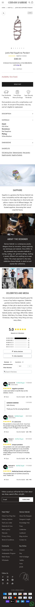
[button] (28, 397)
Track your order (7, 523)
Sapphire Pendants (17, 155)
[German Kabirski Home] (26, 576)
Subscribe (26, 499)
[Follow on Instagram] (8, 577)
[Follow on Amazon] (8, 580)
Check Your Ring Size (8, 516)
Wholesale (5, 560)
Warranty (4, 533)
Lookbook (22, 533)
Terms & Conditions (8, 540)
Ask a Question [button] (18, 356)
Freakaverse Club (7, 550)
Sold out (17, 84)
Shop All (10, 8)
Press (21, 526)
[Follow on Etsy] (12, 580)
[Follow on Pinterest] (12, 577)
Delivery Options (7, 519)
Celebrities (22, 529)
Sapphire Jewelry (6, 155)
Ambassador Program (8, 553)
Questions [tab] (18, 362)
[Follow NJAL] (8, 583)
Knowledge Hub (24, 523)
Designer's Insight (24, 519)
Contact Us (22, 540)
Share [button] (7, 397)
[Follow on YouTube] (3, 580)
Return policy (6, 529)
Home (3, 8)
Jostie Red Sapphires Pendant (23, 8)
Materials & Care (7, 526)
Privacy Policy (6, 536)
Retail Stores (6, 557)
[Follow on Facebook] (3, 577)
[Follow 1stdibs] (3, 583)
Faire (20, 563)
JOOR (21, 567)
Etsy (20, 553)
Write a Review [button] (18, 351)
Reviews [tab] (6, 362)
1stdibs (21, 560)
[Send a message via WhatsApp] (32, 604)
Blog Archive (23, 536)
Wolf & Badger (24, 557)
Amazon (22, 550)
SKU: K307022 (17, 69)
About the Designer (25, 516)
